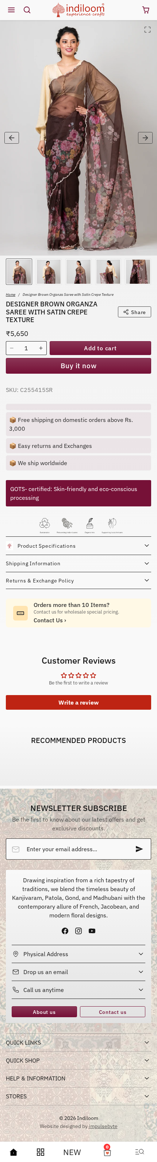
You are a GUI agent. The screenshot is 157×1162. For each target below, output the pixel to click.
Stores (16, 1096)
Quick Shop (23, 1060)
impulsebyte (103, 1126)
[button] (11, 10)
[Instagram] (78, 930)
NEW (72, 1152)
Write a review (78, 702)
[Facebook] (65, 930)
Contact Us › (50, 620)
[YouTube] (92, 930)
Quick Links (23, 1042)
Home (10, 294)
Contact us (113, 1011)
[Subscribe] (139, 849)
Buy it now (79, 365)
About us (44, 1011)
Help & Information (35, 1078)
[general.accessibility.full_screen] (147, 29)
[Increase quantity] (41, 348)
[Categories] (40, 1152)
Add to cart (100, 348)
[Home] (13, 1152)
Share (138, 312)
